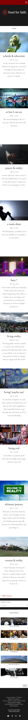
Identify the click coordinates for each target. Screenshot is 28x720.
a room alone (14, 224)
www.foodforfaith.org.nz (11, 704)
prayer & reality (14, 168)
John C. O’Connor (17, 697)
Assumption (14, 651)
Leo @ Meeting (14, 626)
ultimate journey (14, 504)
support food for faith (14, 711)
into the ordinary (14, 664)
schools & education (14, 56)
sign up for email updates (14, 709)
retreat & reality (14, 560)
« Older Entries (6, 596)
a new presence (14, 639)
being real (14, 448)
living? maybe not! (14, 392)
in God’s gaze (14, 677)
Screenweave (16, 699)
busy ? (14, 280)
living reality (14, 336)
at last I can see (14, 112)
